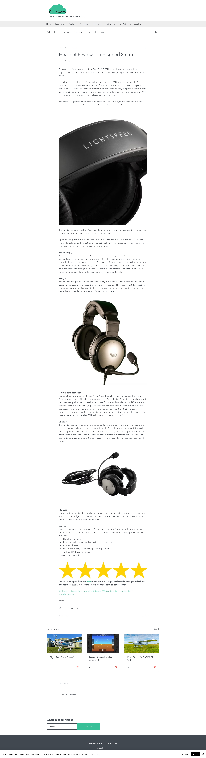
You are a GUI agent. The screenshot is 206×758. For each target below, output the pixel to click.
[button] (156, 32)
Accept (195, 754)
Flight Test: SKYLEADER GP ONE (140, 658)
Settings (185, 754)
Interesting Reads (97, 31)
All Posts (51, 31)
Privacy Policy (94, 754)
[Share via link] (77, 608)
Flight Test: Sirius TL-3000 (62, 657)
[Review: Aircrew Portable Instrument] (103, 643)
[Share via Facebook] (60, 608)
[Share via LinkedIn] (72, 608)
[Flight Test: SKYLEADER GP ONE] (141, 643)
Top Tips (65, 31)
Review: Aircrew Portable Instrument (100, 658)
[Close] (203, 754)
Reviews (79, 31)
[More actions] (145, 47)
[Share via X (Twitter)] (66, 608)
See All (156, 629)
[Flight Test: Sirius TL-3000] (64, 643)
